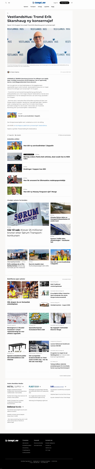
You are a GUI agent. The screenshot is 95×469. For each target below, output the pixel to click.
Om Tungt (47, 450)
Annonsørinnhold (38, 445)
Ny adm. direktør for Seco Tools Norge (60, 397)
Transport (33, 6)
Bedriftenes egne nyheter (16, 279)
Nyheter (26, 6)
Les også (20, 113)
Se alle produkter (26, 452)
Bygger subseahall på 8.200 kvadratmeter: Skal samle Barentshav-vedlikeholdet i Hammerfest (17, 391)
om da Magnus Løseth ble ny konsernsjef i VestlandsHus (30, 125)
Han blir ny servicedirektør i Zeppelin (29, 116)
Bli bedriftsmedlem (27, 445)
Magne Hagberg (15, 72)
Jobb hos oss (48, 447)
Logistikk (46, 6)
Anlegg (40, 6)
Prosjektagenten (26, 450)
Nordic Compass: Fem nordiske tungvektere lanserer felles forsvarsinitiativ (15, 402)
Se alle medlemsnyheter (65, 375)
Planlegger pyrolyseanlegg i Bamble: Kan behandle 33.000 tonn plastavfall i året (39, 391)
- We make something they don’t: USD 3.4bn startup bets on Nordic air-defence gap (17, 421)
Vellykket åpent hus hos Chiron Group (60, 394)
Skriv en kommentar (65, 135)
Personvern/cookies (38, 443)
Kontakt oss (48, 445)
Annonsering (25, 447)
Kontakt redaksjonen (50, 443)
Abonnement (25, 443)
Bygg (52, 6)
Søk (9, 2)
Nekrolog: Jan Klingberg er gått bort (38, 400)
